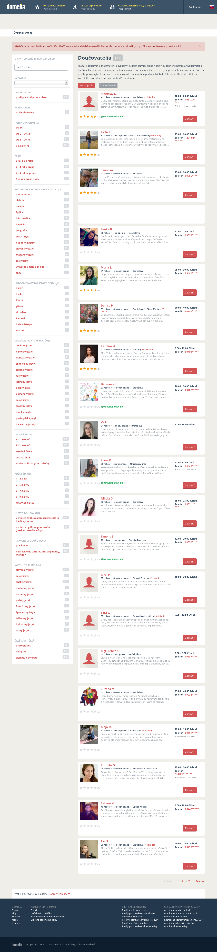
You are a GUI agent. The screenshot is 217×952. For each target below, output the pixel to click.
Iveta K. (106, 132)
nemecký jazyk (24, 351)
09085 (192, 175)
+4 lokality (147, 730)
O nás (15, 910)
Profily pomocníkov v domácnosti (139, 913)
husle (19, 294)
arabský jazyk (24, 406)
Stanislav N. (109, 94)
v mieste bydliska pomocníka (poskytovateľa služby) (33, 529)
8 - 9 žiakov (22, 496)
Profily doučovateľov (132, 916)
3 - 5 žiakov (22, 484)
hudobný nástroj (25, 242)
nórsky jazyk (23, 412)
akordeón (21, 312)
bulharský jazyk (25, 393)
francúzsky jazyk (25, 357)
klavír (19, 288)
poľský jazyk (23, 387)
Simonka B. (108, 170)
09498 (192, 351)
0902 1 (185, 506)
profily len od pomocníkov (31, 97)
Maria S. (106, 267)
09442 (192, 809)
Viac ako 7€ (22, 145)
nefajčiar (21, 651)
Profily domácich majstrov (135, 923)
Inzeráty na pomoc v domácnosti (180, 913)
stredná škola (24, 451)
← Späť (168, 881)
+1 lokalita (149, 844)
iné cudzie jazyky (26, 424)
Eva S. (105, 841)
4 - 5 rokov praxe (26, 173)
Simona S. (107, 536)
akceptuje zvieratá (26, 657)
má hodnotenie (25, 112)
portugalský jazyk (26, 418)
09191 (192, 732)
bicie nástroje (24, 324)
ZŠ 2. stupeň (23, 445)
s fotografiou (23, 645)
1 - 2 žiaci (21, 478)
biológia (20, 224)
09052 (192, 542)
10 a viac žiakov (25, 502)
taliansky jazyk (24, 369)
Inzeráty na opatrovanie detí (178, 910)
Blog (14, 913)
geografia (21, 230)
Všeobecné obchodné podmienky (47, 916)
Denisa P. (107, 305)
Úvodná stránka (23, 32)
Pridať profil (86, 85)
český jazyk (22, 260)
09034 (192, 694)
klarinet (20, 318)
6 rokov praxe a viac (28, 179)
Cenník (34, 910)
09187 (192, 656)
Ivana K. (106, 460)
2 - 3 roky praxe (25, 167)
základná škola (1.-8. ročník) (32, 463)
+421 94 (185, 139)
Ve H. (104, 422)
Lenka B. (107, 229)
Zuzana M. (108, 689)
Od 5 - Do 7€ (23, 139)
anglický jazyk (24, 345)
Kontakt (16, 916)
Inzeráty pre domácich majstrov (180, 923)
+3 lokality (155, 135)
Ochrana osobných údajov (44, 919)
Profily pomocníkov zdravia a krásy (139, 926)
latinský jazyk (24, 381)
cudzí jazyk (22, 236)
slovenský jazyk (25, 248)
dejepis (20, 206)
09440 (192, 466)
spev (18, 272)
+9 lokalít (155, 578)
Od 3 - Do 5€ (23, 133)
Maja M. (106, 727)
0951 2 (185, 101)
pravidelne (22, 545)
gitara (19, 306)
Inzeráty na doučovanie (175, 916)
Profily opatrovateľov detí (135, 910)
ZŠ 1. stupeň (23, 439)
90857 (191, 311)
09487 (192, 390)
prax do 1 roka (24, 160)
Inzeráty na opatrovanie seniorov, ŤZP (183, 919)
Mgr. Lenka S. (110, 651)
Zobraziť (189, 119)
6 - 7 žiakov (22, 490)
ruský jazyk (22, 375)
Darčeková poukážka (41, 913)
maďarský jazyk (25, 254)
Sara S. (105, 613)
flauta (19, 300)
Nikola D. (107, 498)
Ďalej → (199, 881)
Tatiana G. (108, 803)
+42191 (183, 773)
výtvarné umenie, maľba (30, 266)
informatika (23, 218)
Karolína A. (108, 346)
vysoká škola (23, 457)
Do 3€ (19, 127)
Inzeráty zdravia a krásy (175, 926)
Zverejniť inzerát (108, 85)
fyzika (19, 212)
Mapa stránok (16, 921)
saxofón (20, 330)
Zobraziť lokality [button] (58, 893)
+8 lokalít (160, 616)
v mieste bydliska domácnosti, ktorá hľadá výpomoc (37, 519)
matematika (23, 194)
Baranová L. (109, 384)
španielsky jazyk (25, 363)
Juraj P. (106, 575)
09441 (192, 273)
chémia (20, 200)
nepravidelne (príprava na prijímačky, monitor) (38, 553)
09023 (192, 235)
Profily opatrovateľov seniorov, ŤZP (140, 919)
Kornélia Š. (108, 765)
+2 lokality (149, 97)
